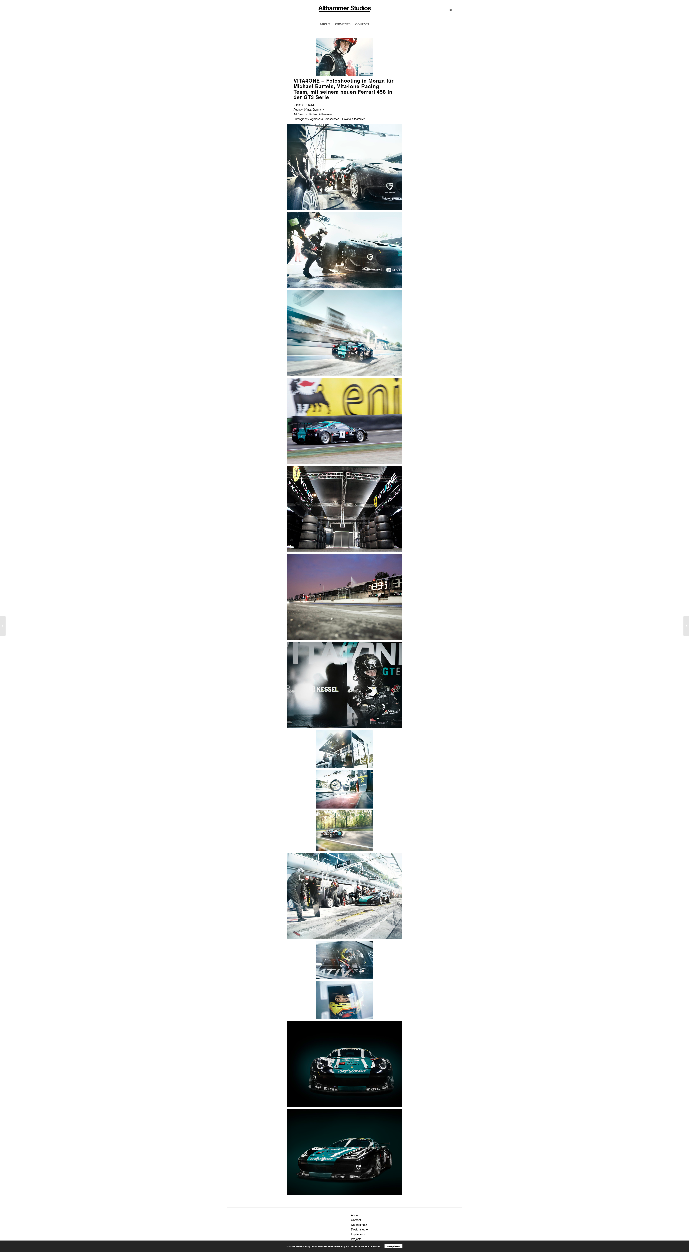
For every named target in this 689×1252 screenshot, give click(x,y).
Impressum (358, 1234)
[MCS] (344, 10)
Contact (356, 1220)
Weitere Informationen (371, 1246)
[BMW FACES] (686, 626)
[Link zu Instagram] (450, 10)
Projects (356, 1239)
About (354, 1215)
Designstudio (359, 1229)
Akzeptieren (393, 1246)
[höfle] (3, 626)
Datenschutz (359, 1225)
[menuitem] (324, 24)
